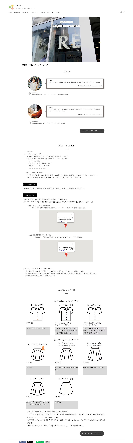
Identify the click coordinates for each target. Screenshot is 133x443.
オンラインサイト (43, 414)
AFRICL (19, 5)
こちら (59, 202)
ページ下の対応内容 (31, 156)
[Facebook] (124, 12)
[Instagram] (121, 12)
